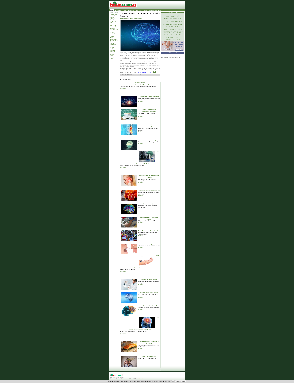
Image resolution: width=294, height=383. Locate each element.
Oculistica (112, 43)
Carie (181, 19)
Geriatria (112, 32)
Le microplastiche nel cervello (149, 279)
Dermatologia (113, 21)
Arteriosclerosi (168, 18)
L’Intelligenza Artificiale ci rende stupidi (149, 96)
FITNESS (124, 10)
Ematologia (112, 24)
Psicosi (167, 37)
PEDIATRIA (138, 10)
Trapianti (112, 54)
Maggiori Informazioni (180, 381)
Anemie (179, 15)
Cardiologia (112, 18)
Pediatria (112, 49)
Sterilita (178, 37)
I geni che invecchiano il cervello (149, 306)
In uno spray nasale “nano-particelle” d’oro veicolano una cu (140, 85)
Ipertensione (173, 29)
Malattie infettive (114, 38)
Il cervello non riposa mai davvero (149, 292)
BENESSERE (118, 10)
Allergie (174, 15)
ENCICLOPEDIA (153, 10)
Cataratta (167, 21)
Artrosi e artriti (177, 18)
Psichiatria (112, 50)
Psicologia (112, 51)
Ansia (178, 16)
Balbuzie (112, 17)
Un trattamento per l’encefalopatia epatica (149, 191)
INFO (159, 10)
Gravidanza (112, 35)
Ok (173, 381)
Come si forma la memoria (149, 356)
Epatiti (175, 24)
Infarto (173, 28)
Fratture (168, 26)
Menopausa (172, 32)
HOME (111, 10)
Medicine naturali (114, 40)
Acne (166, 15)
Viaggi (111, 58)
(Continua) (123, 88)
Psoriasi (172, 37)
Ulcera (179, 39)
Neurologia (112, 42)
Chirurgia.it (112, 20)
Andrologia (112, 16)
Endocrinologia (113, 25)
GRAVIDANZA (131, 10)
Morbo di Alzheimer (176, 34)
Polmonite (179, 36)
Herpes (178, 26)
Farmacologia (113, 27)
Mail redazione (141, 378)
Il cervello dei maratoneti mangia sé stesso (149, 231)
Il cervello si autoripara (149, 204)
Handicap (112, 36)
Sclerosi (111, 53)
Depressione (175, 23)
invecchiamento (141, 74)
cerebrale (147, 74)
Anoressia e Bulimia (171, 16)
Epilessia (180, 24)
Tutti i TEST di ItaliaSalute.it (173, 52)
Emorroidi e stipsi (167, 24)
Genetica (112, 31)
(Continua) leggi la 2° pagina (145, 72)
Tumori (111, 55)
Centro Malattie (173, 12)
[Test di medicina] (172, 51)
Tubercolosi (168, 39)
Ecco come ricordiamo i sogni (149, 140)
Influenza (178, 28)
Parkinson (173, 36)
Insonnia (166, 29)
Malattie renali (113, 39)
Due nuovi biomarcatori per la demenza (149, 244)
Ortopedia (112, 47)
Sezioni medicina (114, 12)
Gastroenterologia (114, 29)
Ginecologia (113, 33)
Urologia (112, 57)
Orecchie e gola (113, 46)
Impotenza (167, 28)
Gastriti (173, 26)
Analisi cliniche (113, 14)
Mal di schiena (166, 31)
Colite (169, 23)
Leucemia (179, 29)
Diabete (111, 22)
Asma (164, 19)
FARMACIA (145, 10)
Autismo (168, 19)
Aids (170, 15)
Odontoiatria (113, 44)
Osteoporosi (166, 36)
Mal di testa (174, 31)
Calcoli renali (175, 19)
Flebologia (112, 28)
